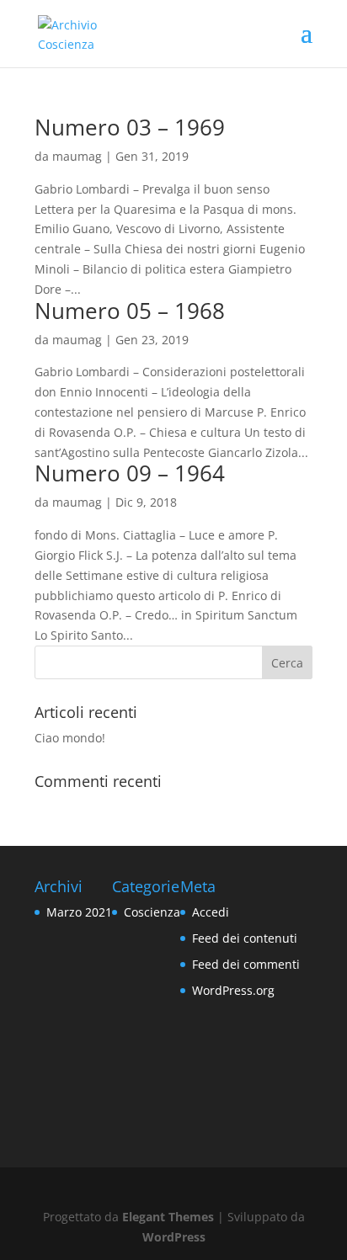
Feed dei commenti (246, 964)
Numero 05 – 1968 (130, 310)
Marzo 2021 (79, 912)
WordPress (174, 1237)
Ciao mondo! (70, 738)
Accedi (210, 912)
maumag (77, 156)
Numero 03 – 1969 (130, 127)
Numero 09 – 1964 (130, 473)
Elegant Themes (168, 1217)
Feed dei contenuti (244, 938)
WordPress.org (233, 990)
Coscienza (152, 912)
